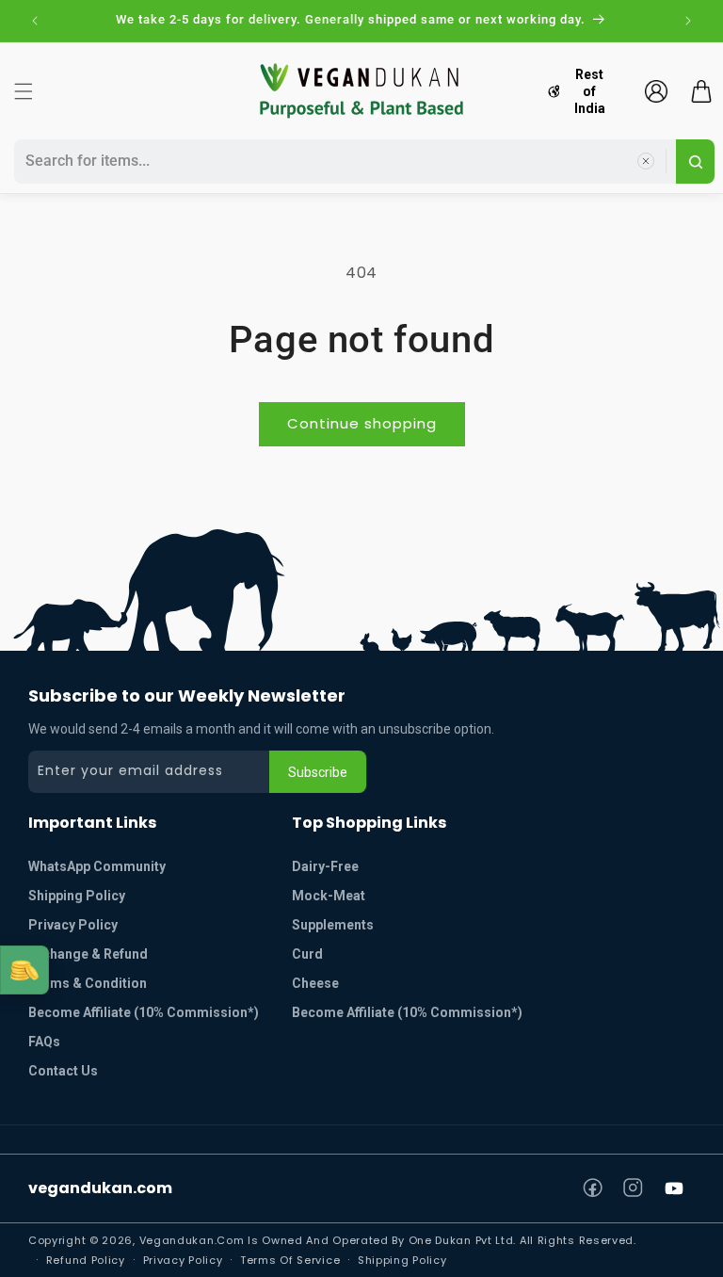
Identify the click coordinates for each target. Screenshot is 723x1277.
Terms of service (290, 1260)
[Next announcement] (688, 20)
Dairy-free (325, 866)
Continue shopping (362, 423)
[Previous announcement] (35, 20)
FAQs (44, 1041)
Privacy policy (183, 1260)
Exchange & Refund (88, 954)
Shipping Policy (76, 895)
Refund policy (85, 1260)
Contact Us (63, 1070)
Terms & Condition (87, 983)
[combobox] (342, 161)
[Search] (695, 161)
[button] (23, 91)
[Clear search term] (646, 161)
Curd (307, 954)
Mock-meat (328, 895)
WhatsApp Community (97, 866)
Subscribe (317, 772)
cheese (315, 983)
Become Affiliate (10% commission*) (143, 1012)
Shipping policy (402, 1260)
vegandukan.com (100, 1188)
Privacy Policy (73, 924)
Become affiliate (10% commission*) (407, 1012)
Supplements (333, 924)
